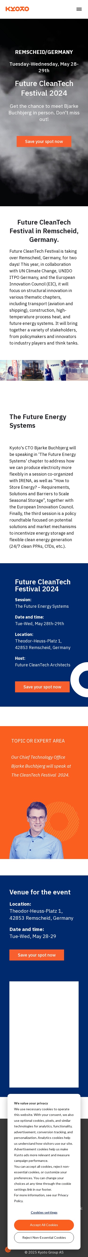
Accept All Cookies (44, 1225)
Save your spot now (44, 141)
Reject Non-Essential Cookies (44, 1237)
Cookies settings (44, 1212)
